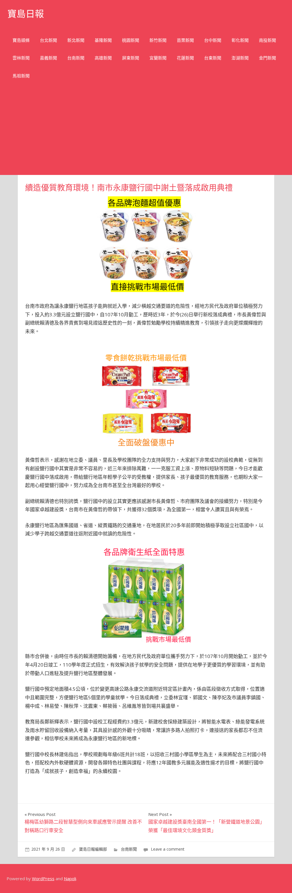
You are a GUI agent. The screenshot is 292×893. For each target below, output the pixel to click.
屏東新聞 (130, 58)
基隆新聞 (103, 40)
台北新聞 (48, 40)
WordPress (43, 878)
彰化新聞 (240, 40)
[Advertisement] (146, 132)
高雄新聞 (103, 58)
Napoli (70, 878)
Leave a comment (167, 849)
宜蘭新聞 (158, 58)
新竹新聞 (158, 40)
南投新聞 (267, 40)
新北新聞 (75, 40)
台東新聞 (212, 58)
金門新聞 (267, 58)
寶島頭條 (21, 40)
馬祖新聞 (21, 76)
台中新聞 (212, 40)
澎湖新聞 (240, 58)
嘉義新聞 (48, 58)
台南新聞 (75, 58)
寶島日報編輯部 (93, 849)
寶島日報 (25, 13)
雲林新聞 (21, 58)
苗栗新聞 (185, 40)
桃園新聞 (130, 40)
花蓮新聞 (185, 58)
